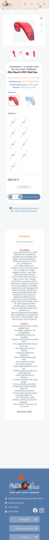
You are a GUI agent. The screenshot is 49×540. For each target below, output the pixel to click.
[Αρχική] (3, 9)
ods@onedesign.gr (16, 503)
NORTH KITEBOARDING (30, 81)
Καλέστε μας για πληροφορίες (26, 211)
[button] (20, 197)
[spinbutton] (15, 196)
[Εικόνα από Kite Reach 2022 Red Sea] (41, 24)
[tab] (24, 236)
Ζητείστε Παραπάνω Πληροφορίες (25, 208)
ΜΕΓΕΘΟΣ (12, 113)
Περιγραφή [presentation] (24, 236)
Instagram (41, 510)
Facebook (35, 510)
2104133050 (13, 507)
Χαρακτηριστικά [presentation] (24, 241)
